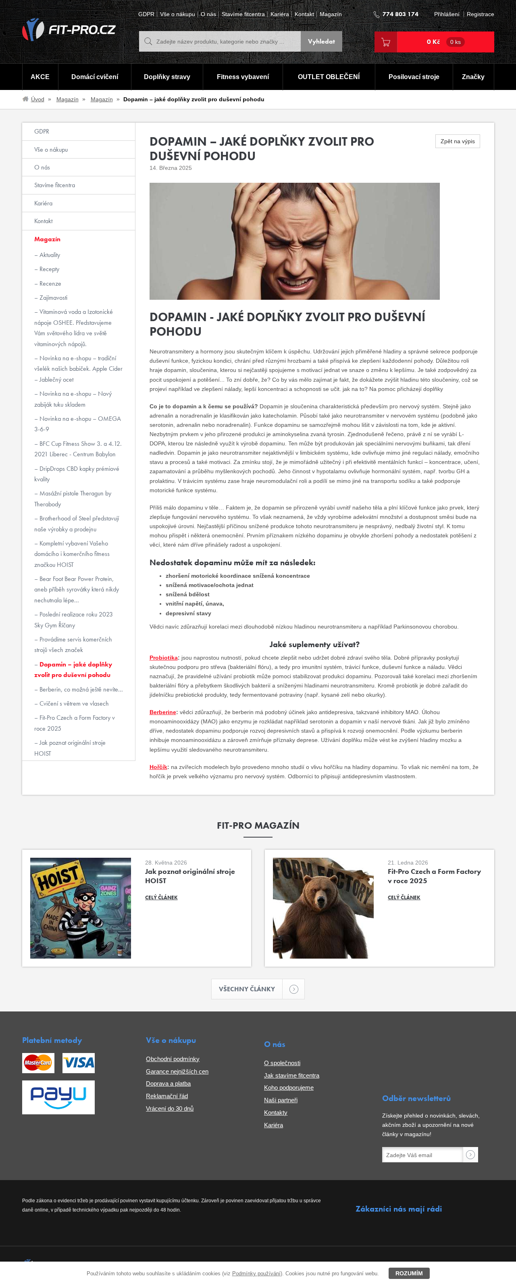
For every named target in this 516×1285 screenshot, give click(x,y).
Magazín (331, 14)
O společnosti (282, 1062)
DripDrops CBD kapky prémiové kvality (76, 473)
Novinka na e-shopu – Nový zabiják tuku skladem (73, 398)
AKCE (40, 76)
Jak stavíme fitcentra (291, 1075)
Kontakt (304, 14)
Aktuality (49, 255)
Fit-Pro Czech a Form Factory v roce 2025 (74, 722)
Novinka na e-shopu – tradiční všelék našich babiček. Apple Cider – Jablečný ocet (78, 369)
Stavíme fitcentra (243, 14)
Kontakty (275, 1112)
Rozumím (409, 1273)
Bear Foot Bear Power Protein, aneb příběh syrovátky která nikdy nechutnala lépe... (76, 589)
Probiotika (164, 657)
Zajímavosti (52, 297)
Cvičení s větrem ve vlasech (73, 703)
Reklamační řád (167, 1096)
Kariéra (279, 14)
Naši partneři (281, 1100)
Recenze (49, 283)
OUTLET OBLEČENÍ (329, 76)
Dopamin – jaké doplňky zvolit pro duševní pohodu (73, 669)
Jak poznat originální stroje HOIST (70, 747)
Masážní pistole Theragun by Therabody (72, 498)
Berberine (163, 712)
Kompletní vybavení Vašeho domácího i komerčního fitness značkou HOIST (72, 554)
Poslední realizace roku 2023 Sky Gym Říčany (73, 619)
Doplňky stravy (167, 76)
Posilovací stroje (414, 76)
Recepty (48, 269)
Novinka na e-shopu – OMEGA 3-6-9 (77, 423)
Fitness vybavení (243, 76)
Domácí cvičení (94, 76)
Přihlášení (447, 14)
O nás (208, 14)
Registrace (480, 14)
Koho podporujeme (289, 1087)
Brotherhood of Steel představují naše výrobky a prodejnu (76, 523)
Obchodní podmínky (173, 1058)
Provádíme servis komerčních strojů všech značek (73, 644)
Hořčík (158, 767)
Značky (473, 76)
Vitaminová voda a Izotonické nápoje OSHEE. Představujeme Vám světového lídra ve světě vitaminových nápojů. (73, 327)
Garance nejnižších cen (177, 1071)
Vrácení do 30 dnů (170, 1108)
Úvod (37, 99)
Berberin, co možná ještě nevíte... (80, 689)
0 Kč (444, 42)
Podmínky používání (256, 1273)
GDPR (146, 14)
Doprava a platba (168, 1083)
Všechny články (247, 989)
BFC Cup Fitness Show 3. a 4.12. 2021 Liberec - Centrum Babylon (78, 448)
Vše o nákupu (177, 14)
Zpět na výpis (458, 141)
